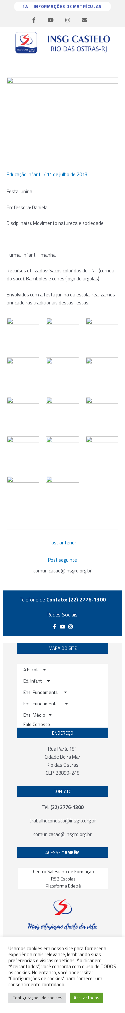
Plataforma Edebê (63, 885)
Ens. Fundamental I (42, 692)
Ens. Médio (34, 714)
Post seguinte (62, 560)
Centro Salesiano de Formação (63, 871)
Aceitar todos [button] (86, 997)
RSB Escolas (63, 878)
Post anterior (62, 542)
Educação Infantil (25, 174)
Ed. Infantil (33, 680)
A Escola (31, 669)
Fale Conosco (36, 724)
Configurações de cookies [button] (37, 997)
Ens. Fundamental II (42, 703)
